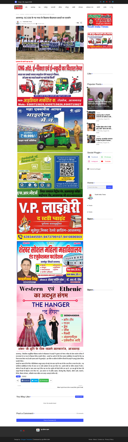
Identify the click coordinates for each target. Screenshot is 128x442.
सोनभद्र (81, 7)
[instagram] (110, 2)
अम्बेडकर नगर (89, 7)
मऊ (39, 7)
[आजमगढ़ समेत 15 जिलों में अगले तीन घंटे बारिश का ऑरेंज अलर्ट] (91, 115)
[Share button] (51, 380)
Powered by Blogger (95, 169)
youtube (107, 161)
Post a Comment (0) (50, 420)
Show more (79, 396)
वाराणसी (53, 7)
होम (26, 7)
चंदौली (98, 7)
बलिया (60, 7)
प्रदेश (104, 7)
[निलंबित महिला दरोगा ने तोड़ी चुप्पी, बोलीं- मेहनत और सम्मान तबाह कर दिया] (91, 127)
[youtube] (107, 2)
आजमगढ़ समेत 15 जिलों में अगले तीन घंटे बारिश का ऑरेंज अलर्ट (104, 116)
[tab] (26, 7)
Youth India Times (97, 26)
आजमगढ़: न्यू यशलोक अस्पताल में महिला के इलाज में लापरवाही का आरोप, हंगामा (104, 139)
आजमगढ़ (22, 14)
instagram (94, 161)
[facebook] (101, 2)
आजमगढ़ (33, 7)
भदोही (73, 7)
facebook (94, 157)
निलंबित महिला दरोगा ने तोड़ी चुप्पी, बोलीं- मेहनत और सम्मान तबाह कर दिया (104, 128)
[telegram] (113, 2)
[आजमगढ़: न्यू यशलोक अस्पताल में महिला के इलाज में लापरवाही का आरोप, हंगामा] (91, 139)
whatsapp (107, 157)
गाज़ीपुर (46, 7)
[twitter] (104, 2)
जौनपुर (67, 7)
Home (17, 14)
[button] (112, 7)
